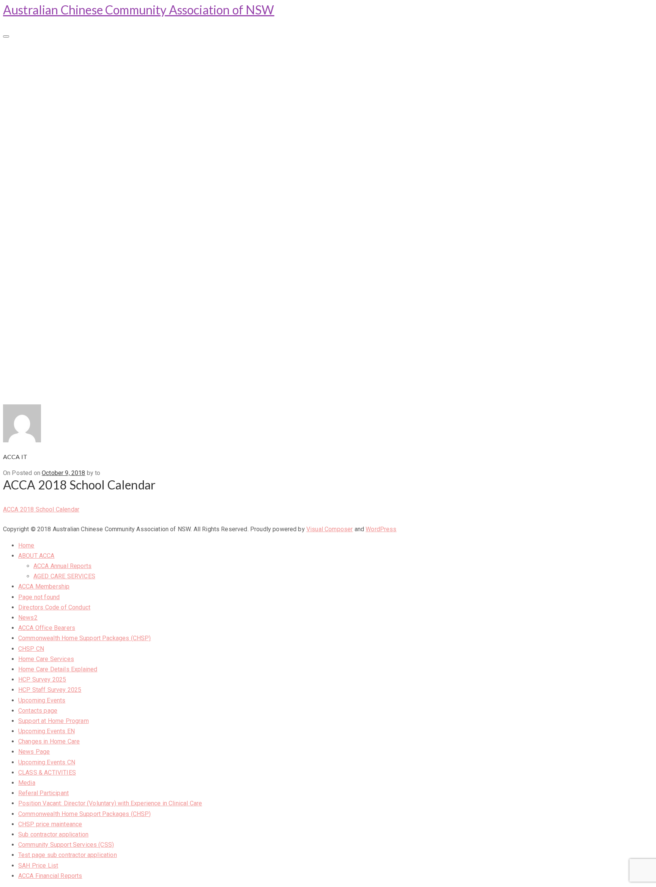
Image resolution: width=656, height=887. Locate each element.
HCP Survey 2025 (41, 189)
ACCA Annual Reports (62, 72)
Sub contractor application (53, 350)
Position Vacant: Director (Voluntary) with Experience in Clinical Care (109, 317)
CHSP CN (31, 157)
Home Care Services (45, 167)
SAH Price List (37, 381)
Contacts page (37, 221)
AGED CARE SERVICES (64, 82)
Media (27, 296)
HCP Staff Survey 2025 (49, 200)
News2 (27, 125)
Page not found (38, 103)
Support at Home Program (53, 232)
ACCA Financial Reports (50, 392)
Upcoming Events (41, 210)
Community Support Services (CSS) (64, 360)
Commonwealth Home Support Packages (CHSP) (83, 146)
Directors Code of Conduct (54, 114)
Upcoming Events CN (47, 274)
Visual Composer (329, 529)
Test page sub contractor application (67, 371)
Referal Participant (43, 307)
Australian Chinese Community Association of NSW (138, 9)
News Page (33, 264)
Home (26, 50)
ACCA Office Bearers (47, 135)
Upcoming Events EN (46, 242)
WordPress (381, 529)
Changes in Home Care (48, 253)
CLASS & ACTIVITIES (47, 285)
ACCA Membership (44, 92)
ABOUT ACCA (38, 61)
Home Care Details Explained (57, 178)
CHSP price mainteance (49, 338)
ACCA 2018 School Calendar (41, 509)
